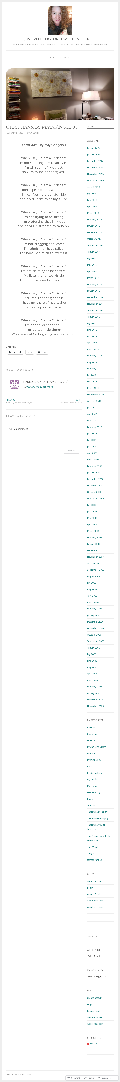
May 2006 (92, 667)
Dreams (91, 740)
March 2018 (93, 212)
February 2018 (94, 219)
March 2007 (93, 602)
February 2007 (94, 608)
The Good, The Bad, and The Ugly (19, 401)
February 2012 (94, 368)
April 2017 (92, 271)
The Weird (92, 846)
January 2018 (93, 225)
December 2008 (95, 478)
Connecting (92, 733)
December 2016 (95, 297)
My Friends (92, 785)
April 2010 (92, 414)
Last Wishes (65, 57)
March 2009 (93, 459)
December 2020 (95, 161)
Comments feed (95, 900)
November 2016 (95, 303)
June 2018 (92, 199)
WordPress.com (95, 907)
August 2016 (93, 316)
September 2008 (95, 498)
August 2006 (93, 647)
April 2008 (92, 524)
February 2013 (94, 355)
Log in (90, 887)
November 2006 (95, 628)
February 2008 (94, 537)
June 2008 (92, 511)
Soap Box (92, 805)
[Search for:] (101, 126)
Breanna (91, 727)
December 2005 (95, 699)
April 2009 (92, 452)
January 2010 (93, 433)
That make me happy (97, 818)
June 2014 (92, 336)
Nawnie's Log (94, 792)
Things (90, 853)
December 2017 (95, 232)
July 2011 (91, 375)
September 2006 (95, 641)
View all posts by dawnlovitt (39, 386)
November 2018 (95, 173)
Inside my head (94, 772)
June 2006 (92, 660)
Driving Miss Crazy (96, 746)
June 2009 (92, 446)
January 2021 (93, 154)
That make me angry (97, 811)
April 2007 (92, 595)
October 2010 (94, 401)
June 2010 (92, 407)
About (52, 57)
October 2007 (94, 563)
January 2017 (93, 290)
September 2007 (95, 569)
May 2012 (92, 362)
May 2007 (92, 589)
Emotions (92, 753)
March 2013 (93, 349)
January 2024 (93, 147)
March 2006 (93, 680)
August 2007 (93, 576)
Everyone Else (94, 759)
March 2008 (93, 530)
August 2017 (93, 251)
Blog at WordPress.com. (19, 1074)
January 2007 (93, 615)
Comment (71, 450)
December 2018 (95, 167)
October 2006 (94, 634)
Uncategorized (94, 859)
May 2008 (92, 517)
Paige (90, 798)
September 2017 (95, 245)
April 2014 (92, 342)
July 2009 (91, 439)
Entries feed (93, 894)
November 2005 (95, 706)
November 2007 (95, 556)
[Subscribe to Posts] (88, 1044)
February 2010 (94, 427)
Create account (94, 881)
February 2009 (94, 465)
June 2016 (92, 329)
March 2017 (93, 277)
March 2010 (93, 420)
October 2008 (94, 491)
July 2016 (91, 323)
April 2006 (92, 673)
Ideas (90, 766)
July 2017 (91, 258)
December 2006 (95, 621)
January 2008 (93, 543)
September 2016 (95, 310)
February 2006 (94, 686)
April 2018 (92, 206)
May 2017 (92, 264)
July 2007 (91, 582)
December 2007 (95, 550)
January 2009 (93, 472)
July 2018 (91, 193)
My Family (92, 779)
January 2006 (93, 693)
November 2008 (95, 485)
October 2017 (94, 238)
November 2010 (95, 394)
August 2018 (93, 186)
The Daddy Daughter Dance (71, 401)
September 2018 (95, 180)
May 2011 (92, 381)
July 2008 (91, 504)
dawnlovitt (33, 133)
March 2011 (93, 388)
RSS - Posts (96, 1044)
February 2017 (94, 284)
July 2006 (91, 654)
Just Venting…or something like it (60, 39)
